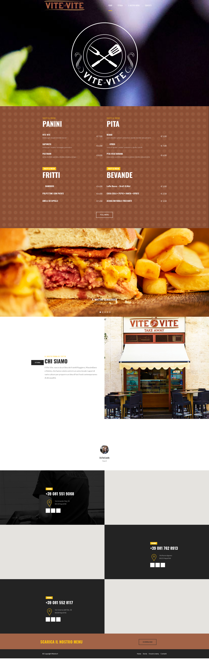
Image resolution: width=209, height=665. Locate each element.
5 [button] (109, 312)
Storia (120, 5)
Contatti (148, 5)
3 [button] (105, 312)
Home (110, 5)
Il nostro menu (134, 5)
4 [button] (107, 312)
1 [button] (100, 312)
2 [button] (102, 312)
